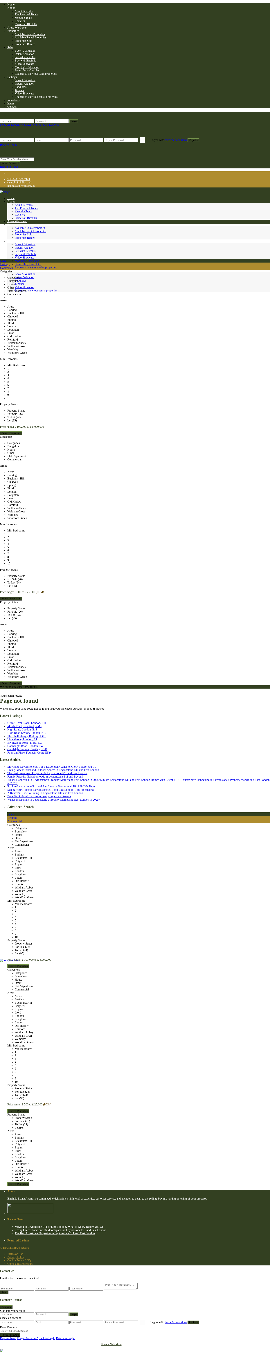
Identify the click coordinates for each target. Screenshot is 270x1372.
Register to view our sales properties (36, 73)
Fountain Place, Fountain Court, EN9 (29, 752)
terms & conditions (176, 140)
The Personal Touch (26, 14)
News (10, 103)
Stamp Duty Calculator (28, 70)
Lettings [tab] (5, 264)
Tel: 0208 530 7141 (18, 179)
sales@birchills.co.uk (19, 182)
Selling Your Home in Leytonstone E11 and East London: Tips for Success (50, 789)
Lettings (12, 77)
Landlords (20, 86)
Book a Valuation (111, 1344)
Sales (10, 47)
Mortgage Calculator (27, 67)
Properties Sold (23, 40)
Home (11, 4)
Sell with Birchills (25, 57)
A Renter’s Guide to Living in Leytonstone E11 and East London (45, 793)
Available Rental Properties (30, 37)
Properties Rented (25, 44)
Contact (11, 106)
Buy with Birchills (25, 60)
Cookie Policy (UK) (19, 1260)
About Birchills (24, 11)
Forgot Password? (48, 124)
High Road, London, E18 (22, 729)
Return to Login (9, 166)
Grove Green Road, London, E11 (26, 722)
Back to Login (8, 144)
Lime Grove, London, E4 (22, 739)
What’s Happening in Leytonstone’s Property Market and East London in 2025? (53, 799)
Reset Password (10, 163)
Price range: (7, 426)
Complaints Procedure (20, 1263)
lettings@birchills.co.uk (21, 185)
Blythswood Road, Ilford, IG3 (24, 742)
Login (74, 121)
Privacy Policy (15, 1257)
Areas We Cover (17, 27)
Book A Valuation (25, 50)
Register (193, 140)
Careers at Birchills (26, 24)
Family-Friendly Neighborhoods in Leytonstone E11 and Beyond (45, 776)
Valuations (13, 100)
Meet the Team (23, 17)
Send (4, 1292)
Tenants (19, 90)
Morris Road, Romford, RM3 (24, 726)
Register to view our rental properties (36, 96)
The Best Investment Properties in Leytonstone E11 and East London (47, 773)
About (11, 7)
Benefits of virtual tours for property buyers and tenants (39, 796)
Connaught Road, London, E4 (25, 746)
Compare (6, 1307)
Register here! (8, 1338)
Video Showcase (24, 63)
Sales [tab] (3, 260)
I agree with (168, 140)
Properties (13, 30)
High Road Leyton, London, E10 (26, 732)
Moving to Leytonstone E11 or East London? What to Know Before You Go (51, 766)
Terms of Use (15, 1253)
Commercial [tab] (7, 267)
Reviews (20, 21)
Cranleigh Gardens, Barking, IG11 (27, 749)
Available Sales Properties (30, 34)
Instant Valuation (24, 53)
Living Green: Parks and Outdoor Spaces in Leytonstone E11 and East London (53, 769)
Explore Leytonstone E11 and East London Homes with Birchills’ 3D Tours (51, 786)
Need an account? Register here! (19, 124)
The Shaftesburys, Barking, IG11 (26, 736)
